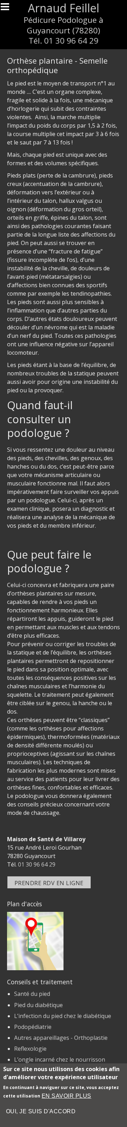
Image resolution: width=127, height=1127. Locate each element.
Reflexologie (30, 1048)
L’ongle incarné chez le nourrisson (59, 1059)
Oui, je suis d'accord (40, 1111)
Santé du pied (32, 994)
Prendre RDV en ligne (49, 883)
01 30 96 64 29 (71, 40)
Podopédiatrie (33, 1027)
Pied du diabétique (38, 1005)
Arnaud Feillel (63, 7)
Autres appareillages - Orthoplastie (61, 1038)
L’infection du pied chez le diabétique (62, 1016)
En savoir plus (66, 1096)
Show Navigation (8, 8)
